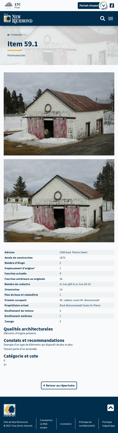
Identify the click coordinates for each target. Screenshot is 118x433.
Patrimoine (16, 34)
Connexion (65, 423)
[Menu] (110, 18)
